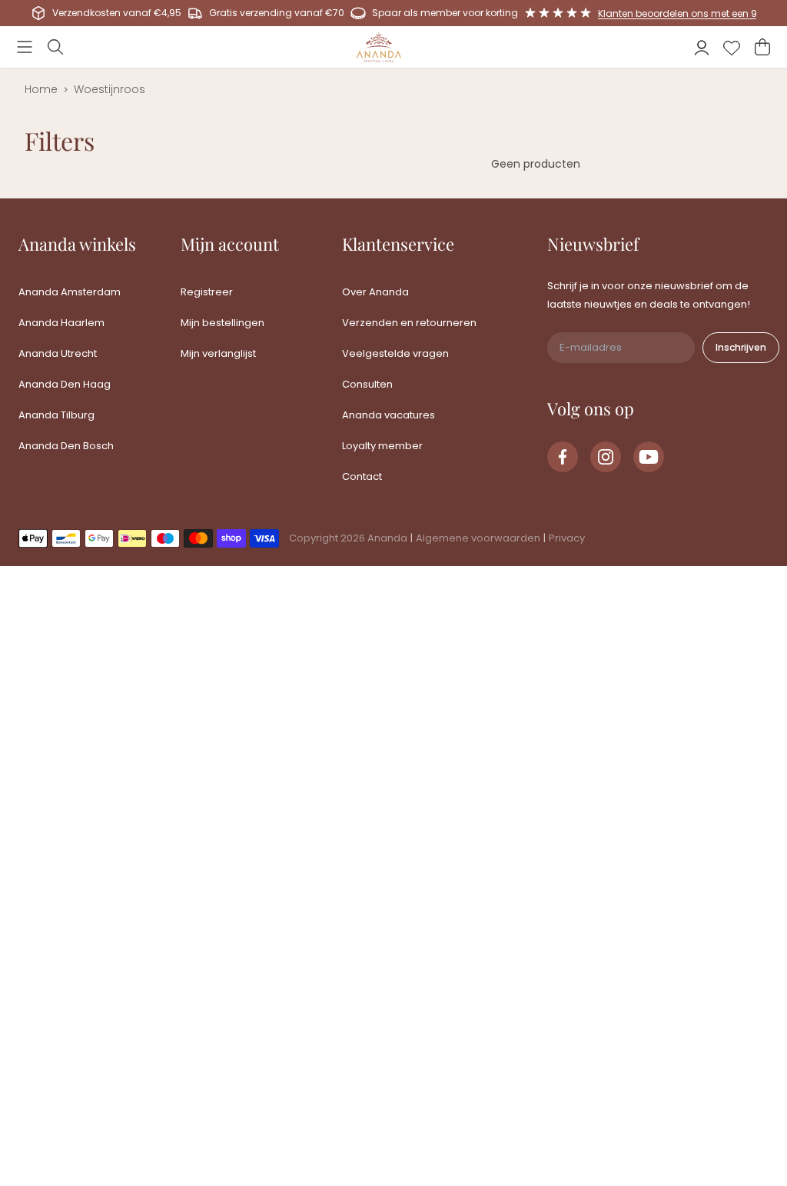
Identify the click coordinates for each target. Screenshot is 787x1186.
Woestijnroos (109, 89)
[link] (562, 456)
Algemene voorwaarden (478, 538)
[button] (24, 47)
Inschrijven (741, 347)
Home (41, 89)
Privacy (567, 538)
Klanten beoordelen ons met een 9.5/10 (688, 13)
